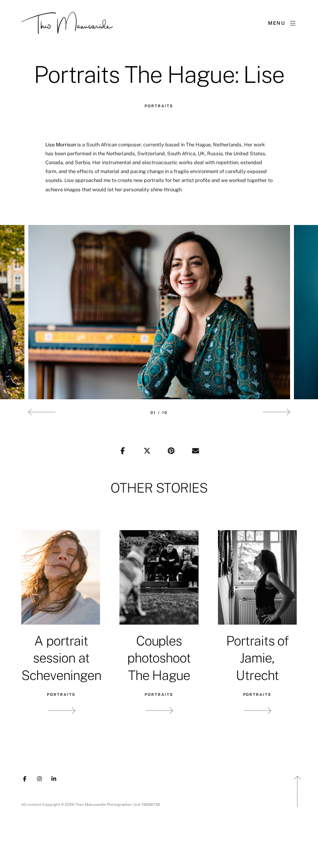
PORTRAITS (159, 106)
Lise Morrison (60, 145)
